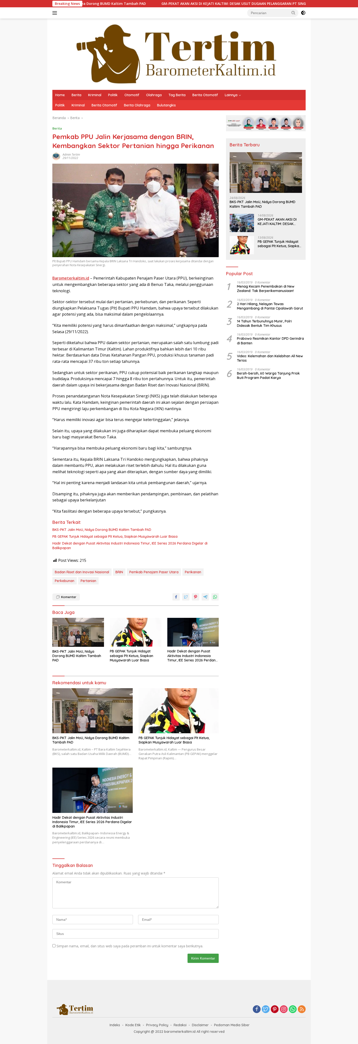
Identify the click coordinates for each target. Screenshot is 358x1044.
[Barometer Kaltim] (172, 53)
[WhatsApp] (293, 1009)
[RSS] (302, 1009)
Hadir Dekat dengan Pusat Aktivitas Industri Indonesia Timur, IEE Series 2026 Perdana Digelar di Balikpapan (129, 545)
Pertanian (88, 581)
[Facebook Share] (176, 597)
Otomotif (131, 95)
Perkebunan (64, 581)
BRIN (119, 572)
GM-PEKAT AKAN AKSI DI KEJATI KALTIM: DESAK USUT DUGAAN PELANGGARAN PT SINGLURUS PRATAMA (207, 3)
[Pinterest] (275, 1009)
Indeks (115, 1025)
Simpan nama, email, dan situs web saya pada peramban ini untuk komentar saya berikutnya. (130, 946)
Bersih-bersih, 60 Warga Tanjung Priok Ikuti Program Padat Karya (268, 375)
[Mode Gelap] (303, 13)
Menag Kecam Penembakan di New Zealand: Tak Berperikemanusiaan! (265, 288)
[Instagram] (284, 1009)
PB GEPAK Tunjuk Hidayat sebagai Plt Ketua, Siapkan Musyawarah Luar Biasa (115, 536)
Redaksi (180, 1025)
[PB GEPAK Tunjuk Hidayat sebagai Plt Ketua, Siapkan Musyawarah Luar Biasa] (135, 632)
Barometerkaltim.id (70, 278)
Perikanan (193, 572)
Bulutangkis (166, 105)
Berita (76, 95)
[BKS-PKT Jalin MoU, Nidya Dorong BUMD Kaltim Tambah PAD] (78, 632)
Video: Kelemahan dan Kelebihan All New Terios (270, 358)
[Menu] (55, 13)
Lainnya (231, 95)
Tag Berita (177, 95)
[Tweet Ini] (185, 597)
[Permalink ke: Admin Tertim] (56, 156)
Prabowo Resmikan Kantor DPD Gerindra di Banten (270, 341)
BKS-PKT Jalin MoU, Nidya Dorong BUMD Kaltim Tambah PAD (101, 529)
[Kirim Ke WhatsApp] (215, 597)
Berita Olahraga (137, 105)
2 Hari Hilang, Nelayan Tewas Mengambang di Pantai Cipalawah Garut (270, 306)
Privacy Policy (157, 1025)
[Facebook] (257, 1009)
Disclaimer (200, 1025)
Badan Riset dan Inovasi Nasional (82, 572)
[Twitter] (266, 1009)
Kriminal (94, 95)
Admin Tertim (71, 154)
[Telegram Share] (205, 597)
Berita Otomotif (205, 95)
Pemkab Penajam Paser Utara (154, 572)
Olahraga (154, 95)
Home (60, 95)
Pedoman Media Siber (232, 1025)
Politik (113, 95)
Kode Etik (133, 1025)
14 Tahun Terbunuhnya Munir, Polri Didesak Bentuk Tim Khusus (264, 323)
